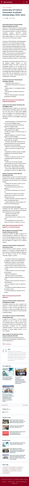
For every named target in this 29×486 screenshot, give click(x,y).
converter (5, 467)
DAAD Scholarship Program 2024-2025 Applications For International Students (18, 433)
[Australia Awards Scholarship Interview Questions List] (5, 427)
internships (13, 470)
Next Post (25, 405)
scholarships (9, 7)
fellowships (12, 467)
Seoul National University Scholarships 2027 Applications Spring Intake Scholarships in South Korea (20, 380)
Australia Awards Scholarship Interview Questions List (17, 426)
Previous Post (5, 405)
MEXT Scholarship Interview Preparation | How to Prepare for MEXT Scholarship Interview (17, 421)
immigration (6, 470)
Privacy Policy (11, 481)
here (12, 340)
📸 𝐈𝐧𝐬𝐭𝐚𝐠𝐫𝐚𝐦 (5, 411)
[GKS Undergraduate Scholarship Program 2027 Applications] (8, 372)
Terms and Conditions (21, 481)
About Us (4, 481)
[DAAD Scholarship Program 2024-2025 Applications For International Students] (5, 433)
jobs (19, 470)
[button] (1, 2)
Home (3, 7)
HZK (9, 349)
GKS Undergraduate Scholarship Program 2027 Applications (7, 378)
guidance (20, 467)
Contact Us (14, 483)
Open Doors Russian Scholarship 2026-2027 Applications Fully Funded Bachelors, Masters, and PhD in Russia (8, 398)
